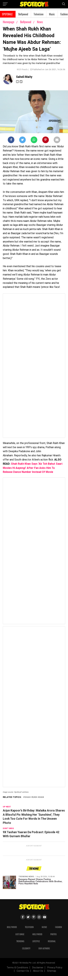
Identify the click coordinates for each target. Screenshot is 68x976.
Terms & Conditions (17, 967)
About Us (38, 971)
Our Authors (44, 948)
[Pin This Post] (45, 140)
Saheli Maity (24, 76)
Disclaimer (37, 967)
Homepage (8, 22)
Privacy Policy (54, 967)
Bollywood (23, 14)
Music (52, 14)
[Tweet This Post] (22, 140)
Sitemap (51, 971)
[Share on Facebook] (11, 140)
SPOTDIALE (7, 14)
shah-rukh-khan (34, 797)
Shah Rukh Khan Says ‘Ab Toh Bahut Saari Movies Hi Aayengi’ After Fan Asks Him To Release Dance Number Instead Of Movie (32, 468)
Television (38, 14)
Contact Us (23, 971)
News (40, 22)
